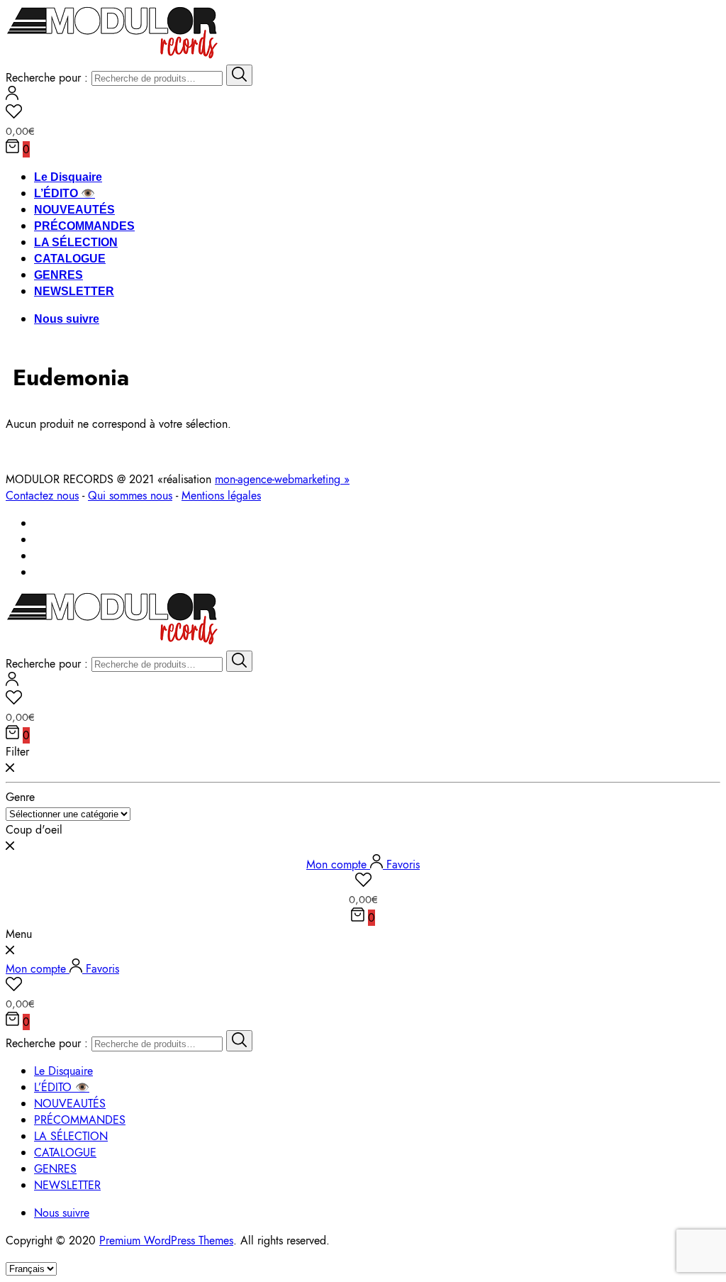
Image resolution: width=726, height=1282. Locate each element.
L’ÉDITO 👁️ (64, 193)
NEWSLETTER (74, 291)
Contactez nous (42, 495)
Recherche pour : (47, 78)
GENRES (58, 275)
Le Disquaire (68, 177)
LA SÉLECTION (76, 242)
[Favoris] (363, 113)
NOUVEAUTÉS (74, 210)
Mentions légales (221, 495)
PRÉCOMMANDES (84, 226)
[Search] (239, 75)
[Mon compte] (12, 96)
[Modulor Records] (112, 56)
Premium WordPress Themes (166, 1240)
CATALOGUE (70, 259)
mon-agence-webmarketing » (282, 479)
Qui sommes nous (130, 495)
